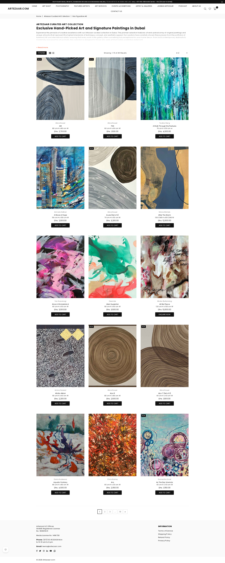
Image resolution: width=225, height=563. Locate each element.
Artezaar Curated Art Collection (57, 16)
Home (34, 6)
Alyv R (112, 393)
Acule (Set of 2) (112, 215)
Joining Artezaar (165, 6)
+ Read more (42, 47)
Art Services (101, 6)
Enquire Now (164, 314)
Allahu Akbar (60, 393)
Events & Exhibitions (121, 6)
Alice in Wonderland (60, 304)
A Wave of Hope (60, 215)
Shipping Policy (164, 534)
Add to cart (60, 136)
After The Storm (164, 215)
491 (60, 126)
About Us (196, 6)
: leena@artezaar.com (51, 546)
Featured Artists (82, 6)
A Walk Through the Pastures (164, 126)
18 (120, 511)
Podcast (183, 6)
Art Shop (46, 6)
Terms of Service (165, 531)
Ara (112, 482)
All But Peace (164, 304)
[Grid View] (50, 53)
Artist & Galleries (144, 6)
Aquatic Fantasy (60, 482)
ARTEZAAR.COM (18, 8)
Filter (42, 53)
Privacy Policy (164, 540)
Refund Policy (164, 537)
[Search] (205, 9)
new (39, 59)
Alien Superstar (112, 304)
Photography (62, 6)
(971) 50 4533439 (50, 539)
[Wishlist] (209, 9)
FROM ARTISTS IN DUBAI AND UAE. (112, 2)
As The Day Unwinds (164, 482)
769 (112, 126)
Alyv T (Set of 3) (164, 393)
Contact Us (116, 11)
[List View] (53, 53)
